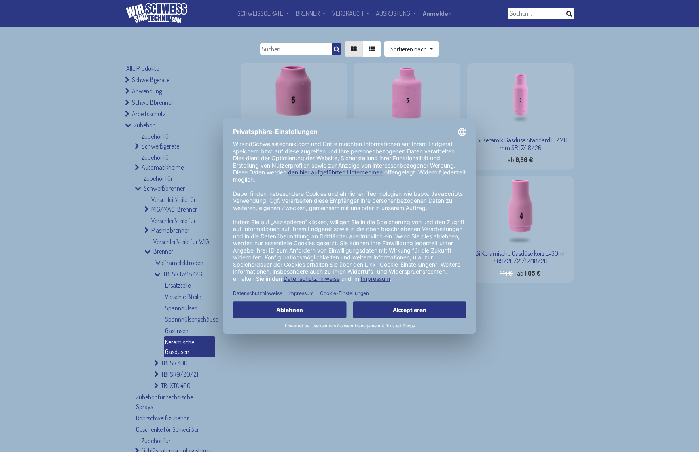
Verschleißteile (183, 297)
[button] (411, 49)
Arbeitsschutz (148, 114)
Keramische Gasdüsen (179, 347)
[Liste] (371, 49)
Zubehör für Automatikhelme (163, 162)
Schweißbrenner (152, 102)
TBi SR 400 (174, 363)
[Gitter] (354, 49)
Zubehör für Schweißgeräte (160, 141)
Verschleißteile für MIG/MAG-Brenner (174, 204)
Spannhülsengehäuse (190, 319)
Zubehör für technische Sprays (164, 402)
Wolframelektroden (179, 263)
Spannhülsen (181, 308)
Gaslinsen (177, 331)
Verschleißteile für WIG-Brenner (182, 246)
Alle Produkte (142, 68)
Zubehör (144, 125)
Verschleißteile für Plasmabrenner (173, 225)
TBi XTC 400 (176, 386)
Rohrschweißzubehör (162, 418)
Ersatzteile (178, 285)
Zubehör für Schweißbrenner (164, 183)
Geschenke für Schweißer (167, 429)
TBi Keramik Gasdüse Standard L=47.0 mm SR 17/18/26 (521, 144)
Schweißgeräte (150, 80)
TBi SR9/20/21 (179, 374)
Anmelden (437, 13)
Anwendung (147, 91)
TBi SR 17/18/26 (182, 274)
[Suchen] (569, 13)
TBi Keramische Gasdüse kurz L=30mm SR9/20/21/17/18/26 (520, 257)
